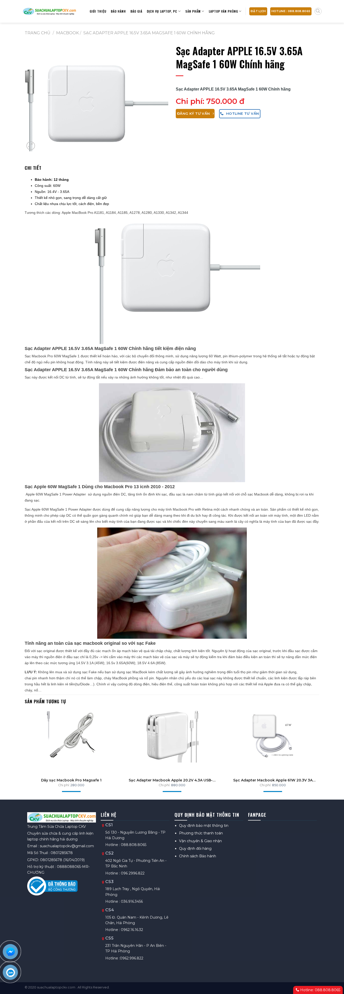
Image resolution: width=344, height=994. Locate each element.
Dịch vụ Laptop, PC (162, 11)
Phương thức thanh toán (201, 833)
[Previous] (33, 747)
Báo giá (136, 11)
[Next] (310, 747)
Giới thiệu (98, 11)
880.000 (178, 785)
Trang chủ (37, 32)
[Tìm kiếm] (318, 11)
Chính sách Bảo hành (197, 856)
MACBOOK (67, 32)
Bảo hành (118, 11)
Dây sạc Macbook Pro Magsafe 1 (71, 780)
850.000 (279, 785)
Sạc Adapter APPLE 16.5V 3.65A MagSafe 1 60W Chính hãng (149, 32)
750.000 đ (225, 101)
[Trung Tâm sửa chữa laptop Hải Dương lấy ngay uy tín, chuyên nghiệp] (49, 11)
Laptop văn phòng (223, 11)
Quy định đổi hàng (195, 848)
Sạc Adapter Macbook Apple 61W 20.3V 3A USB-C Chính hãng (273, 780)
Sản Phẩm (193, 11)
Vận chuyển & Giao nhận (200, 841)
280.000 (77, 785)
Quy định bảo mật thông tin (203, 825)
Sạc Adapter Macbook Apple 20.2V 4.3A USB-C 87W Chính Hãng (172, 780)
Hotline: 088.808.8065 (319, 990)
